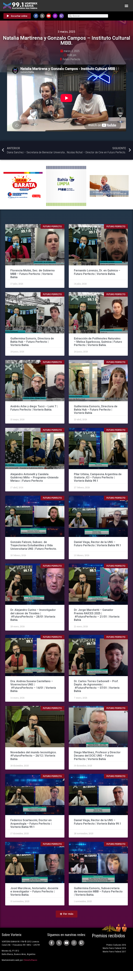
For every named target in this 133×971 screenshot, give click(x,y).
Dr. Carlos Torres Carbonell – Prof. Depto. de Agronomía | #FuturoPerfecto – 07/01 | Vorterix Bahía (96, 686)
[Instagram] (55, 15)
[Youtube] (48, 15)
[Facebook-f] (35, 15)
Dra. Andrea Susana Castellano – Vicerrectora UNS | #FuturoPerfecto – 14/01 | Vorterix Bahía (33, 686)
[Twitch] (61, 15)
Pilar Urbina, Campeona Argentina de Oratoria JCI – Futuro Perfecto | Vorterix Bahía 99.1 (98, 477)
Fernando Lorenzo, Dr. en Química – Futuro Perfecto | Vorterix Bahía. (97, 272)
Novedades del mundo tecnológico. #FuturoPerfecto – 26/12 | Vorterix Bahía (33, 756)
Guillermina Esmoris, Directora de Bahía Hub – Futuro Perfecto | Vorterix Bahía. (32, 342)
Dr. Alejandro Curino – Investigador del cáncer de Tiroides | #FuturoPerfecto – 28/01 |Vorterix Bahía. (33, 615)
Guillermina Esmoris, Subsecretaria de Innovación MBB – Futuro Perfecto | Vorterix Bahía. (98, 891)
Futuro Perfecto (71, 59)
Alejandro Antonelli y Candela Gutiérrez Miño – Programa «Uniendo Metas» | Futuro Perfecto (34, 477)
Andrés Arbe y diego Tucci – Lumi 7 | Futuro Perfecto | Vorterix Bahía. (33, 408)
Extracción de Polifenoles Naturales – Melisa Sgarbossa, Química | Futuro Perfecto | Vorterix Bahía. (98, 342)
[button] (126, 5)
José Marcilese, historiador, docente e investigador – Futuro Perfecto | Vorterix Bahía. (34, 891)
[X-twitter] (42, 15)
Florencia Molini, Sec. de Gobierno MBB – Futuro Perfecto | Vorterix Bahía (32, 274)
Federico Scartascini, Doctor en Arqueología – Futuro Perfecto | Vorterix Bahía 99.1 (31, 823)
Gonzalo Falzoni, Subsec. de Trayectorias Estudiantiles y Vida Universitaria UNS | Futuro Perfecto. (33, 545)
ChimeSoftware (30, 960)
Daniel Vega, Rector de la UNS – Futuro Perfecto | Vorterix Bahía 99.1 (97, 543)
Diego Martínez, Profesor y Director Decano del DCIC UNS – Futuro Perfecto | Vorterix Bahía (97, 756)
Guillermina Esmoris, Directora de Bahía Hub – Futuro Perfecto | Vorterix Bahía (95, 410)
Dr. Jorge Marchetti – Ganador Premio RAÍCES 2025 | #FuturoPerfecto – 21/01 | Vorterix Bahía (96, 615)
